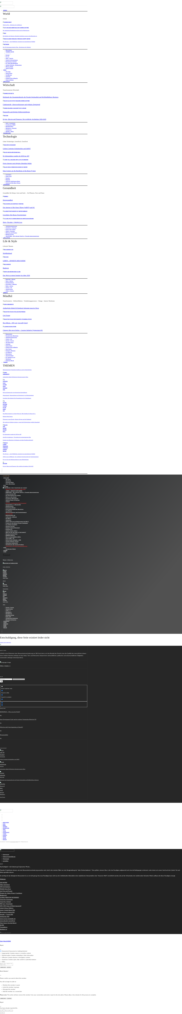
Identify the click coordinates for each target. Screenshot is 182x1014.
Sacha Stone (9, 73)
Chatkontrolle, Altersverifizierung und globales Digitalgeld (21, 104)
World (5, 10)
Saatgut (8, 501)
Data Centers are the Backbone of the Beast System (19, 171)
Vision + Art (9, 287)
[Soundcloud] (3, 631)
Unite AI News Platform (6, 908)
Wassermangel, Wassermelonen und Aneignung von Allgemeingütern (18, 395)
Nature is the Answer (11, 497)
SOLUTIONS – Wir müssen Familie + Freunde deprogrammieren (22, 236)
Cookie (5, 622)
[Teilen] (4, 1010)
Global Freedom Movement (13, 527)
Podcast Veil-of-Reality (12, 78)
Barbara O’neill (10, 234)
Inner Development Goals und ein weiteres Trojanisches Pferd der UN (18, 719)
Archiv (4, 626)
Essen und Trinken (10, 229)
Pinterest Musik (10, 360)
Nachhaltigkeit (9, 126)
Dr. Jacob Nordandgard (12, 63)
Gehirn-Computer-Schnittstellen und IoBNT (17, 148)
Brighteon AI (9, 529)
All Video (8, 71)
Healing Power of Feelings (13, 500)
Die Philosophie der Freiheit (13, 495)
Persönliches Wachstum (12, 335)
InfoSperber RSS (4, 916)
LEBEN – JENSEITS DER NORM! (14, 261)
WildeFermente (10, 506)
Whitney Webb (9, 66)
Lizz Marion (9, 352)
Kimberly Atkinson (10, 350)
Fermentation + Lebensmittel (13, 504)
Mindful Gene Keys (5, 889)
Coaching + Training (11, 227)
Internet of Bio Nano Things (13, 183)
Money (4, 547)
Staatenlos (8, 520)
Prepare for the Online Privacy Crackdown (17, 523)
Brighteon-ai (3, 929)
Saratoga (8, 76)
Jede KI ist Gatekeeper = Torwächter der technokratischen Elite (17, 437)
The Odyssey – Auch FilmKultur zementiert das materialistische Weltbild (19, 41)
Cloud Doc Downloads (6, 899)
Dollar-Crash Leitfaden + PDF (13, 540)
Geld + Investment (10, 123)
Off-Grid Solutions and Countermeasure (16, 512)
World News (9, 50)
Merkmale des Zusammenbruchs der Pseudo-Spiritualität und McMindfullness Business (30, 97)
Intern (4, 625)
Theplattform (3, 927)
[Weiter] (3, 1013)
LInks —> (8, 610)
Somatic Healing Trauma (12, 541)
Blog (4, 485)
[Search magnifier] (1, 681)
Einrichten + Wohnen (11, 284)
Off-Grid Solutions (5, 887)
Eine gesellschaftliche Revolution (14, 509)
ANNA (4, 604)
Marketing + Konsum (11, 128)
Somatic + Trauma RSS (6, 914)
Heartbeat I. (9, 612)
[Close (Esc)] (0, 949)
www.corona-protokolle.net (7, 919)
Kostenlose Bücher (11, 507)
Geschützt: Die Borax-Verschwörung (14, 215)
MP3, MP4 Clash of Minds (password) (10, 906)
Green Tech (9, 176)
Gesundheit (6, 184)
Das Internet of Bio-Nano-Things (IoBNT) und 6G (19, 207)
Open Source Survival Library (8, 923)
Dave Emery (9, 354)
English (5, 839)
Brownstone (6, 828)
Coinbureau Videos (11, 549)
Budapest (6, 268)
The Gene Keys (10, 342)
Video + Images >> (5, 666)
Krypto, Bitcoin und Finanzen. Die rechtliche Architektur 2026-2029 (24, 119)
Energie (8, 178)
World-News (6, 477)
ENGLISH (5, 627)
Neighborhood (7, 253)
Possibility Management (12, 498)
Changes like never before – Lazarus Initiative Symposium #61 (23, 330)
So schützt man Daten (11, 524)
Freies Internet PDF (11, 494)
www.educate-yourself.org (7, 921)
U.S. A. (7, 56)
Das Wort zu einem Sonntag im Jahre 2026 (16, 275)
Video (4, 70)
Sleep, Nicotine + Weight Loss (12, 222)
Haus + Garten (9, 281)
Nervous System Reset (11, 533)
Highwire (5, 550)
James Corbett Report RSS (7, 910)
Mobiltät (8, 179)
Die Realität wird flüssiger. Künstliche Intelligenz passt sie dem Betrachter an (20, 36)
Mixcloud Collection (11, 619)
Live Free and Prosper (6, 891)
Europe (7, 55)
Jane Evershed (9, 355)
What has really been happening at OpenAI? (11, 727)
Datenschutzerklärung (9, 856)
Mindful (5, 292)
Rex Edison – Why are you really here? (15, 323)
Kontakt (5, 835)
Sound (4, 551)
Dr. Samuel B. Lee (10, 357)
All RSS (2, 925)
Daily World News (10, 483)
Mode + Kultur (9, 286)
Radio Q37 (8, 616)
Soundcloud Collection (12, 618)
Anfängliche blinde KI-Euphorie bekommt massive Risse (21, 308)
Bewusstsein (9, 334)
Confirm (9, 998)
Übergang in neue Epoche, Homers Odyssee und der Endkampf (17, 419)
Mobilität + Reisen (10, 279)
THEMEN (5, 362)
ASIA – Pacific (9, 58)
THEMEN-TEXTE (10, 51)
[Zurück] (1, 1013)
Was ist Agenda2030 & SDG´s (13, 537)
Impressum (5, 623)
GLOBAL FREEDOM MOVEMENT (9, 897)
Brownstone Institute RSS (7, 912)
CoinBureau (9, 75)
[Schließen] (1, 1011)
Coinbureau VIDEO (10, 124)
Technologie (7, 133)
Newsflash (8, 480)
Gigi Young (6, 315)
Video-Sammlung (5, 884)
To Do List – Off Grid (11, 517)
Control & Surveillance (12, 60)
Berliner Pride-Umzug (8, 416)
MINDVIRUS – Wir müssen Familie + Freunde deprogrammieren (22, 492)
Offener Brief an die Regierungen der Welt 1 (17, 521)
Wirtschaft (6, 81)
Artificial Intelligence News (13, 181)
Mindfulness (2, 794)
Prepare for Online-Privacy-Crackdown (11, 893)
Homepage (6, 859)
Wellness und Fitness (11, 232)
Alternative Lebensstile (12, 543)
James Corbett (9, 68)
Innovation (8, 174)
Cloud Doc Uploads (5, 901)
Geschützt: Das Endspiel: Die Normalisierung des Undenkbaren (17, 398)
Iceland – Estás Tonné (6, 566)
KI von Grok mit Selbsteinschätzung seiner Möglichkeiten (16, 459)
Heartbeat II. (9, 613)
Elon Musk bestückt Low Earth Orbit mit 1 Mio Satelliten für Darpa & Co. (19, 413)
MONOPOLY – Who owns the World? (10, 712)
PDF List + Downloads (6, 904)
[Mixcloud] (3, 633)
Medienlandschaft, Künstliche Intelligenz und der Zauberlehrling (17, 369)
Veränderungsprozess (11, 226)
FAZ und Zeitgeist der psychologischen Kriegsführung (15, 392)
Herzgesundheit (8, 200)
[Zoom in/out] (11, 1011)
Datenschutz (6, 621)
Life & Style (6, 237)
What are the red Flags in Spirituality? (16, 532)
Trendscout (9, 129)
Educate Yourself (10, 526)
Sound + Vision (10, 340)
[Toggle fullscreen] (7, 1011)
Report (9, 967)
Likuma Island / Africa (11, 530)
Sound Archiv (9, 289)
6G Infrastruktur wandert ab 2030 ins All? (16, 156)
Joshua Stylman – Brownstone (14, 65)
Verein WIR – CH (10, 538)
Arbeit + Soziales (10, 231)
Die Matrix (8, 518)
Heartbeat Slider (10, 615)
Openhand (8, 359)
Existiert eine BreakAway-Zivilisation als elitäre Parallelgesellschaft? (18, 440)
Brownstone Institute (11, 61)
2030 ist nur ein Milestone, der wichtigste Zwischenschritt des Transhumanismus (21, 456)
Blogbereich (3, 895)
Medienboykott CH (10, 515)
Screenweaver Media (14, 841)
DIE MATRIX (3, 882)
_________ (8, 53)
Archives (2, 766)
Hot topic (8, 479)
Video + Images (10, 290)
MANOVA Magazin (10, 535)
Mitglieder (3, 879)
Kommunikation (10, 282)
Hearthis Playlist (5, 588)
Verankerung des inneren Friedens (15, 544)
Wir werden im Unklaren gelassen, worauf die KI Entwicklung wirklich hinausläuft (21, 422)
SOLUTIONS (5, 486)
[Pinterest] (3, 630)
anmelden (5, 861)
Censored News (10, 482)
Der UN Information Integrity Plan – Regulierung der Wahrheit (17, 47)
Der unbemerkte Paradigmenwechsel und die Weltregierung (16, 30)
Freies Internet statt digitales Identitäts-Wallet (17, 163)
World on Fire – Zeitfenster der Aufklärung (12, 24)
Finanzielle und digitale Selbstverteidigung (16, 112)
